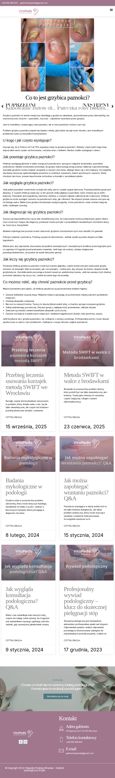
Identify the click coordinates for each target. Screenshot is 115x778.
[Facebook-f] (21, 742)
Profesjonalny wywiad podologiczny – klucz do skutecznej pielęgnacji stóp (85, 601)
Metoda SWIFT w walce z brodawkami (86, 378)
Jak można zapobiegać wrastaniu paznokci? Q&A (86, 489)
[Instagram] (25, 742)
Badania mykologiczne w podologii (24, 486)
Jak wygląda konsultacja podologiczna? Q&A (22, 598)
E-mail (71, 748)
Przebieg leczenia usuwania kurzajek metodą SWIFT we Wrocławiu (26, 384)
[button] (111, 9)
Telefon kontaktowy (81, 737)
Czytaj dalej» (14, 417)
